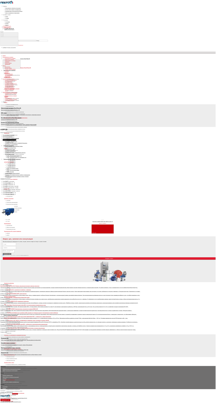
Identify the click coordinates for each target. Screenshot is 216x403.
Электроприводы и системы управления (10, 61)
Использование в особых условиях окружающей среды (17, 339)
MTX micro (8, 312)
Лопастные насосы (8, 82)
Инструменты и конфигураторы (11, 144)
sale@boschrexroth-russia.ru (9, 29)
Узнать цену (94, 232)
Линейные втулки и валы (10, 149)
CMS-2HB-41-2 (12, 167)
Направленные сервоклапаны (11, 121)
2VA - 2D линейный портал (12, 168)
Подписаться (15, 393)
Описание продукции (10, 356)
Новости (6, 25)
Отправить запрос (109, 258)
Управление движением (9, 283)
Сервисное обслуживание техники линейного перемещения (17, 175)
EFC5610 (8, 300)
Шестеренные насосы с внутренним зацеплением (15, 113)
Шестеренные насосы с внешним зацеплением (15, 112)
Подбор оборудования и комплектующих (13, 9)
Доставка (7, 18)
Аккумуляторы (7, 67)
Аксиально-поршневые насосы (12, 104)
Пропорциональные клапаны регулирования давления (16, 127)
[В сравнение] (9, 204)
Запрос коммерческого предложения (12, 13)
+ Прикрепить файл (7, 254)
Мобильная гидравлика (9, 59)
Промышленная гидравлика (9, 70)
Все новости (5, 284)
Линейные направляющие (9, 379)
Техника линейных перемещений (10, 315)
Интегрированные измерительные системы (12, 349)
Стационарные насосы (9, 100)
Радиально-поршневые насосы (11, 83)
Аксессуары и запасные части (11, 141)
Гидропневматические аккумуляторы (13, 75)
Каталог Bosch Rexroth (25, 58)
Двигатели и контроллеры (11, 395)
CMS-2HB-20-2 (12, 159)
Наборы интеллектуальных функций (12, 173)
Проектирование (7, 223)
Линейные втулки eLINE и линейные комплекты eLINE (16, 366)
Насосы (6, 72)
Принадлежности (8, 98)
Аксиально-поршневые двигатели (12, 98)
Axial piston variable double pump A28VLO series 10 (102, 221)
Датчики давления (9, 90)
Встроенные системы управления (10, 179)
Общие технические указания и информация (14, 372)
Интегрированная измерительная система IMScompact (16, 352)
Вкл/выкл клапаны (8, 68)
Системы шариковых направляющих (13, 389)
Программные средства (10, 229)
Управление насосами (10, 140)
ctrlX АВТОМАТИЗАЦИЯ (9, 162)
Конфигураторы (9, 346)
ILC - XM (7, 221)
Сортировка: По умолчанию (5, 178)
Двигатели (7, 71)
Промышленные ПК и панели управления (12, 231)
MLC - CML (8, 288)
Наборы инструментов (10, 227)
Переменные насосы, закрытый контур (11, 94)
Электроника (7, 77)
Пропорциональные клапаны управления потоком (15, 129)
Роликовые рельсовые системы (12, 387)
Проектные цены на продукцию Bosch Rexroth (13, 11)
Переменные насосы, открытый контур (11, 96)
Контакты (6, 23)
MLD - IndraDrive (9, 292)
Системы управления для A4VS (11, 99)
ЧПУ (5, 304)
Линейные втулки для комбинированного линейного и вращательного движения (21, 368)
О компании (7, 22)
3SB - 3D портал (10, 171)
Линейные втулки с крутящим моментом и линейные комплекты (18, 370)
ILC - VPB (8, 219)
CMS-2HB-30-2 (12, 162)
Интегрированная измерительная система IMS (15, 350)
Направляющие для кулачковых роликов (14, 383)
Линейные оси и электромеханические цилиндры (15, 152)
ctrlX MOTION (8, 285)
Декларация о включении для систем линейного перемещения (18, 337)
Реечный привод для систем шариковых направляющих (16, 385)
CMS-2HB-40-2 (12, 165)
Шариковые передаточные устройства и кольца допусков (16, 176)
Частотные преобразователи (10, 296)
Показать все (8, 333)
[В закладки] (26, 204)
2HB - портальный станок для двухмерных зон (16, 157)
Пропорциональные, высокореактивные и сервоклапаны (9, 75)
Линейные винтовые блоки (10, 148)
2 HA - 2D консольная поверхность (14, 155)
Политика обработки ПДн (24, 255)
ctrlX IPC (7, 235)
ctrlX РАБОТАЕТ (9, 225)
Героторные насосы (10, 106)
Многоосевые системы (9, 154)
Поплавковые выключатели (11, 94)
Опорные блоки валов (10, 373)
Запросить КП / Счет (5, 400)
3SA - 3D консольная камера (13, 170)
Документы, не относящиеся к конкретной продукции (15, 335)
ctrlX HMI (8, 167)
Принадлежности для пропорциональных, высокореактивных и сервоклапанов (21, 125)
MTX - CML (8, 308)
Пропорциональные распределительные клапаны (15, 131)
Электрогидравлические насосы (12, 115)
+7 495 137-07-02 (9, 28)
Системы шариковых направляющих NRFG (14, 391)
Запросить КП (7, 27)
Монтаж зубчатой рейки (10, 331)
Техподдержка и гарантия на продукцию (13, 8)
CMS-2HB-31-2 (12, 163)
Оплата (6, 16)
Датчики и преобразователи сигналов (10, 70)
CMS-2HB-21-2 (12, 160)
